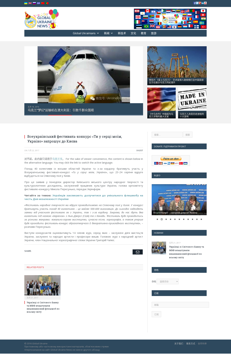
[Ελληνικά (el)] (38, 3)
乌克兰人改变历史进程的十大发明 (192, 115)
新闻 (106, 33)
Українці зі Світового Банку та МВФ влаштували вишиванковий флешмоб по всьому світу (43, 307)
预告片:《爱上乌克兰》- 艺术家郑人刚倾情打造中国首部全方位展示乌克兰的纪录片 (176, 81)
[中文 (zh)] (42, 3)
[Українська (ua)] (25, 3)
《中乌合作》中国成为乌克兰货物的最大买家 (161, 115)
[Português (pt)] (47, 3)
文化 (133, 33)
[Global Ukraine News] (41, 18)
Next (137, 79)
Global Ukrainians (84, 33)
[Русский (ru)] (34, 3)
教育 (143, 33)
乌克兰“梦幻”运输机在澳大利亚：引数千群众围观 (61, 110)
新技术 (122, 33)
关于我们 (178, 343)
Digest (139, 150)
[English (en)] (30, 3)
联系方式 (190, 343)
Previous (30, 79)
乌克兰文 (57, 158)
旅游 (153, 33)
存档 (154, 281)
